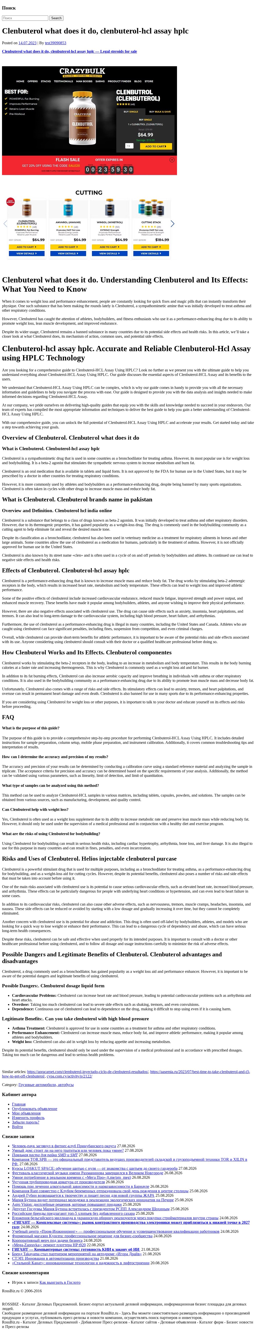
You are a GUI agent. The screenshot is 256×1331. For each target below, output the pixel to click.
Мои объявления (26, 1113)
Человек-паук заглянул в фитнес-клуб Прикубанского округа (64, 1146)
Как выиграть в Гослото (60, 1282)
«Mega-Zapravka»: (27, 1245)
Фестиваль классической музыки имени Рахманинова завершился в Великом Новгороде (87, 1173)
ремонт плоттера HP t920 (64, 1245)
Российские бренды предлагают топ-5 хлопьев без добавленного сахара (73, 1213)
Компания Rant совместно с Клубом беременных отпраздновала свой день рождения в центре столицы (100, 1191)
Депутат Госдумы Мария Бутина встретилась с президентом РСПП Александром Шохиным (91, 1209)
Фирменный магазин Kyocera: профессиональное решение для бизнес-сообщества (82, 1236)
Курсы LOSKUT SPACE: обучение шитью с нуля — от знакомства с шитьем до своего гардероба (95, 1168)
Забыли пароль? (25, 1122)
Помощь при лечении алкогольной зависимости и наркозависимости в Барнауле (80, 1186)
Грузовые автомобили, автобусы (46, 1085)
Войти (17, 1127)
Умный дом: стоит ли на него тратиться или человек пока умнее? (68, 1150)
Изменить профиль (28, 1118)
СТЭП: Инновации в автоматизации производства (55, 1258)
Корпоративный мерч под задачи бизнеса (47, 1240)
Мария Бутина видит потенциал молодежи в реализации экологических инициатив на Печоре (93, 1200)
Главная (19, 1104)
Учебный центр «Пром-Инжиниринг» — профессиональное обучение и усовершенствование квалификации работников (116, 1231)
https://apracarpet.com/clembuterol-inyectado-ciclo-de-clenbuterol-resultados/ (87, 1072)
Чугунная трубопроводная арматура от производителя (58, 1182)
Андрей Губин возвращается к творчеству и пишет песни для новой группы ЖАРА (83, 1195)
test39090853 (55, 43)
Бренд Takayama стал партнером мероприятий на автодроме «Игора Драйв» (77, 1254)
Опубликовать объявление (34, 1109)
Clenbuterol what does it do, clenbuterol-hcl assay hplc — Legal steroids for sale (69, 51)
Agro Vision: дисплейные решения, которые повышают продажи (67, 1204)
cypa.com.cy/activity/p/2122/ (69, 1076)
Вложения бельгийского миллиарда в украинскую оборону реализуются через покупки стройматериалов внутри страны (115, 1218)
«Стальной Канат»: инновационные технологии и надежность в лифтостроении (81, 1263)
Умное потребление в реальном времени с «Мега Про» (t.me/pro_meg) (71, 1177)
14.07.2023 (27, 43)
